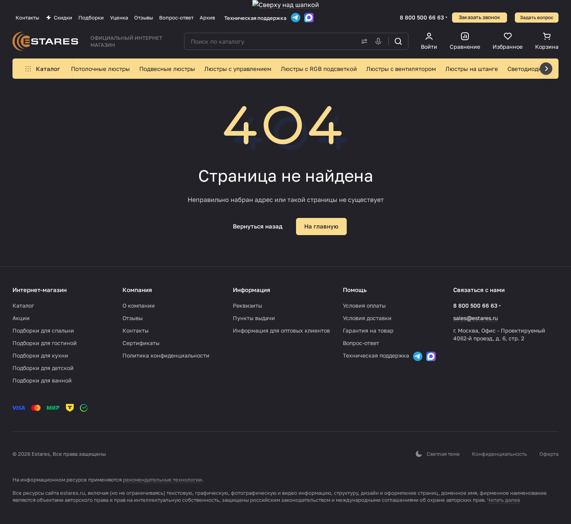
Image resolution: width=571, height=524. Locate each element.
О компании (138, 305)
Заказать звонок (479, 17)
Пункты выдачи (254, 318)
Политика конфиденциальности (165, 355)
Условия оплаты (364, 305)
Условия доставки (367, 318)
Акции (21, 318)
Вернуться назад (257, 226)
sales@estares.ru (475, 318)
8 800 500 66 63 (422, 17)
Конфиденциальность (499, 454)
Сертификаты (141, 343)
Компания (137, 289)
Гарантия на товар (368, 330)
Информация (251, 289)
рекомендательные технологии (162, 479)
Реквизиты (247, 305)
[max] (309, 17)
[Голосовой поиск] (379, 41)
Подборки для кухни (40, 355)
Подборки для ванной (42, 380)
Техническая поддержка (255, 18)
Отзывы (132, 318)
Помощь (355, 289)
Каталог (23, 305)
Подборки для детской (43, 368)
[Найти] (398, 41)
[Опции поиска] (362, 41)
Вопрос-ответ (361, 343)
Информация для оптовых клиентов (281, 330)
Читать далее (503, 500)
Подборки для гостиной (44, 343)
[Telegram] (295, 17)
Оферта (549, 454)
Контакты (135, 330)
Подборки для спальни (43, 330)
